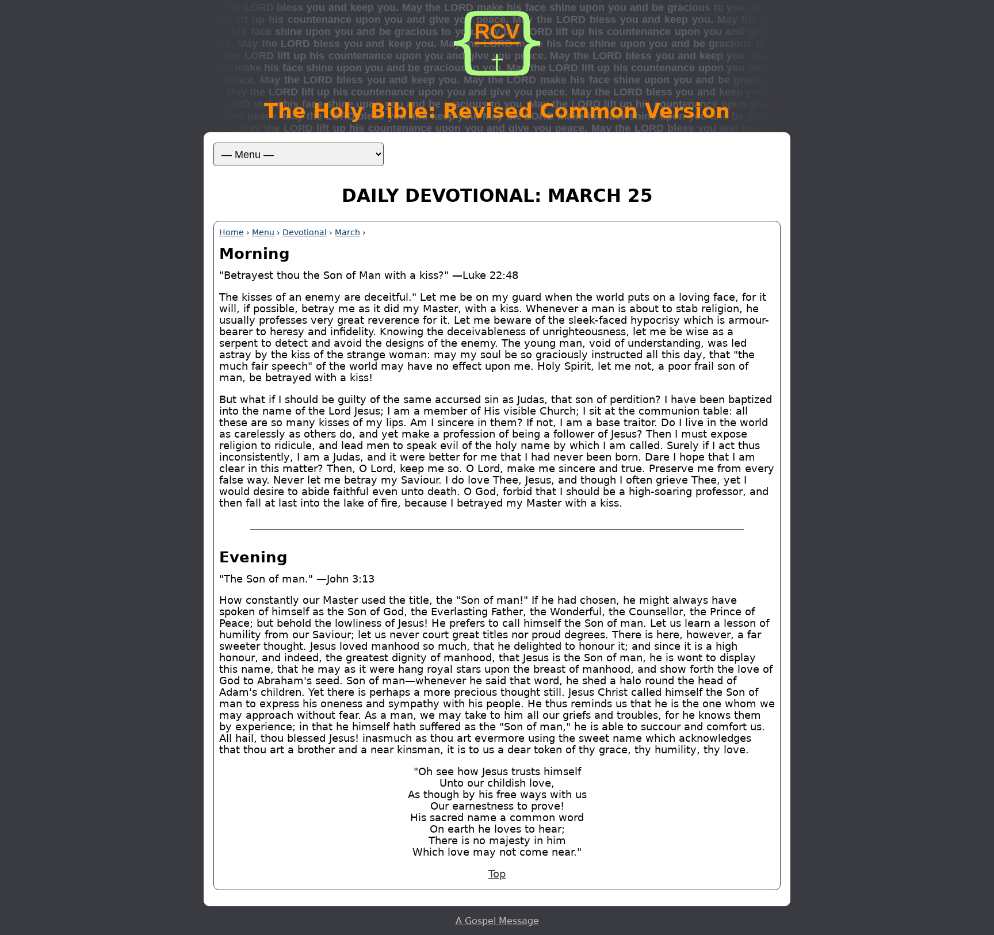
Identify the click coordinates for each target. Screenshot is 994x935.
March (347, 232)
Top (497, 874)
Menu (263, 232)
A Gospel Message (497, 920)
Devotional (304, 232)
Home (231, 232)
